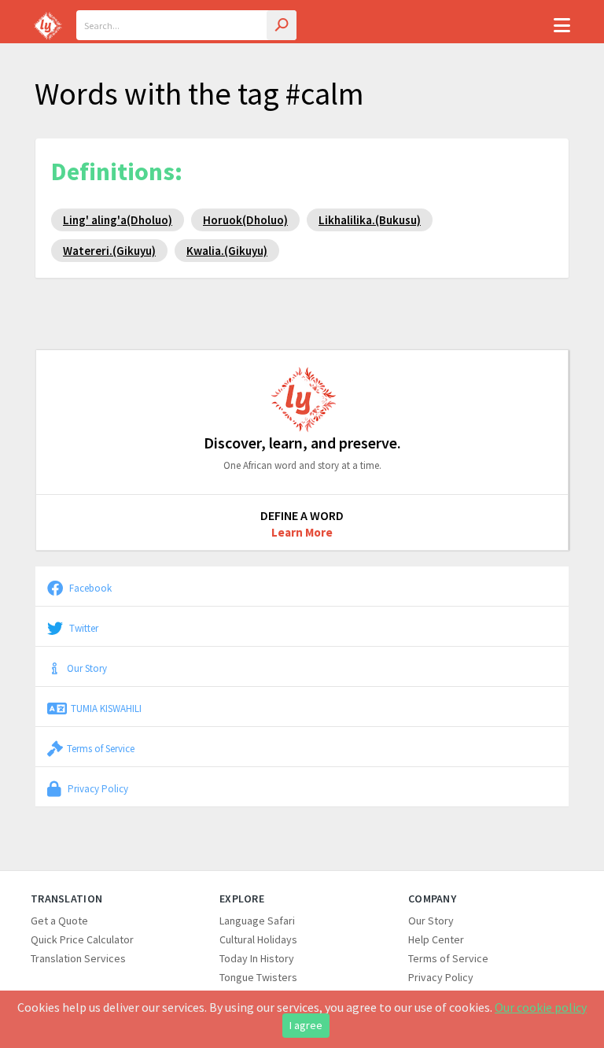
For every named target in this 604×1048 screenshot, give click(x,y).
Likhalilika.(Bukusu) (370, 219)
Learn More (302, 532)
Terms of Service (100, 748)
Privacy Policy (96, 788)
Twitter (82, 628)
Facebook (89, 587)
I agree (305, 1025)
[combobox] (186, 25)
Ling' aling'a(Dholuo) (117, 219)
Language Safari (257, 920)
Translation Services (78, 958)
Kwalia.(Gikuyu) (226, 250)
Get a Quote (59, 920)
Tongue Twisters (258, 977)
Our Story (87, 668)
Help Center (436, 939)
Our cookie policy (541, 1007)
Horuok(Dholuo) (245, 219)
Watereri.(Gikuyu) (109, 250)
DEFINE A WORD (302, 515)
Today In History (256, 958)
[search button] (281, 25)
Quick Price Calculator (82, 939)
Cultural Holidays (258, 939)
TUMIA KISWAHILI (106, 708)
